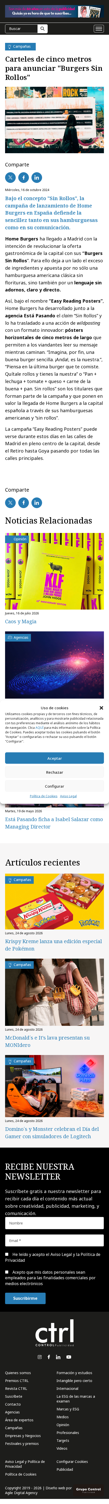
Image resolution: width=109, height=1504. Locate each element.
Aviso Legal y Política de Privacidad (25, 1464)
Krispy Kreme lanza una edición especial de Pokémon (53, 945)
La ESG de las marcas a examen (76, 1399)
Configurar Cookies (72, 1461)
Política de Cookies (44, 796)
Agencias (12, 1412)
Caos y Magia (21, 621)
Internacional (67, 1388)
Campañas (14, 1427)
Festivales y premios (22, 1443)
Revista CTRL (16, 1388)
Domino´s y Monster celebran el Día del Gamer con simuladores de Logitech (52, 1133)
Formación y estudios (74, 1372)
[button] (101, 707)
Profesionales (68, 1432)
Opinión (63, 1424)
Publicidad (65, 1469)
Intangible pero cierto (74, 1380)
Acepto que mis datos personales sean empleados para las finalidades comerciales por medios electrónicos (50, 1277)
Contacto (13, 1404)
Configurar (54, 786)
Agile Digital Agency (21, 1492)
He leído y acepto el (52, 1257)
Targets (63, 1440)
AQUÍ (39, 727)
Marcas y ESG (68, 1409)
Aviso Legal (68, 796)
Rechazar (54, 772)
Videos (62, 1448)
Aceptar (54, 758)
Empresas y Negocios (23, 1435)
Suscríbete (13, 1396)
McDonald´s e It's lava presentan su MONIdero (47, 1041)
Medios (63, 1416)
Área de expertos (19, 1419)
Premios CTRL (17, 1380)
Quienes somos (18, 1372)
